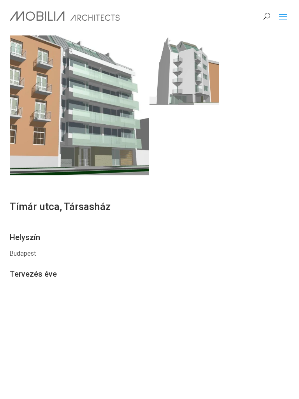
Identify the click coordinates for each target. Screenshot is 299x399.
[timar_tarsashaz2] (184, 70)
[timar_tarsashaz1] (79, 105)
